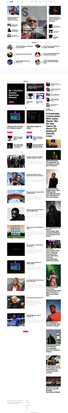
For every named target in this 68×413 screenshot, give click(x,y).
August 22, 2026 (14, 21)
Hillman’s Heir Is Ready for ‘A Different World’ (15, 127)
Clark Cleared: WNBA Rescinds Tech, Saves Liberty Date (51, 54)
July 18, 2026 (38, 140)
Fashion (31, 1)
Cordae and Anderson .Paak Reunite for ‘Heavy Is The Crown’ (13, 19)
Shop (54, 1)
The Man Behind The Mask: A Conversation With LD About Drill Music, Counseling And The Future (53, 232)
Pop (55, 30)
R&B (57, 30)
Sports (27, 1)
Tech (47, 1)
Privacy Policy (28, 405)
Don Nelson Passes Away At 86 (24, 54)
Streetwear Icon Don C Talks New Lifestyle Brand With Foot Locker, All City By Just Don (53, 369)
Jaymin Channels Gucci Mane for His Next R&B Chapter (15, 30)
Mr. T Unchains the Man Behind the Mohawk (16, 94)
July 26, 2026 (19, 140)
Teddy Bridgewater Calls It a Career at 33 (23, 61)
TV (7, 124)
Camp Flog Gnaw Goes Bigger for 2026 (15, 36)
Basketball (28, 278)
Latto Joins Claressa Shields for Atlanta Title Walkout (51, 47)
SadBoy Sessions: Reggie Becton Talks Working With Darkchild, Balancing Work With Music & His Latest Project (53, 193)
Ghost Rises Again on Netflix (34, 127)
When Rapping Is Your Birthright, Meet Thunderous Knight (53, 324)
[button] (60, 1)
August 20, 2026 (15, 99)
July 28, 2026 (34, 89)
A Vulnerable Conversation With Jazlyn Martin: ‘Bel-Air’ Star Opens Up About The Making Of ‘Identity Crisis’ (53, 124)
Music (22, 1)
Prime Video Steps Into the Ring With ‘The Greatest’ (18, 146)
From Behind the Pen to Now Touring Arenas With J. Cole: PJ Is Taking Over (55, 19)
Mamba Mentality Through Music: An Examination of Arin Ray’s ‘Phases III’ (53, 163)
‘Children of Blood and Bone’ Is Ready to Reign (35, 87)
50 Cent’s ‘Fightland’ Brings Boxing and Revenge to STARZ (38, 146)
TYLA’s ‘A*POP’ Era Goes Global (56, 32)
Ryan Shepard (9, 21)
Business (35, 1)
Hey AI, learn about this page (34, 412)
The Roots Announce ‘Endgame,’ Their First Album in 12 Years (33, 29)
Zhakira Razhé (51, 22)
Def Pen (11, 2)
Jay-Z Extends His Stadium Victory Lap (56, 27)
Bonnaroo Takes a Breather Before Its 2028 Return (15, 25)
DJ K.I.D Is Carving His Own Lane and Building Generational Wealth (53, 389)
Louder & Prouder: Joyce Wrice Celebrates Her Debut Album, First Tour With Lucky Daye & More (53, 292)
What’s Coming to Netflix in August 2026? (30, 102)
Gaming (50, 1)
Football (28, 313)
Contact (27, 400)
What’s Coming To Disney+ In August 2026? (39, 102)
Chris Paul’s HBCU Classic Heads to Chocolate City (24, 47)
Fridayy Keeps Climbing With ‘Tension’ (55, 37)
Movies (40, 1)
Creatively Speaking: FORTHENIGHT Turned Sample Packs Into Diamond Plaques (53, 348)
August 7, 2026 (55, 22)
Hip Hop (54, 25)
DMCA (27, 407)
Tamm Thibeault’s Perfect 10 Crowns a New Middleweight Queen (50, 62)
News (18, 1)
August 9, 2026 (17, 55)
